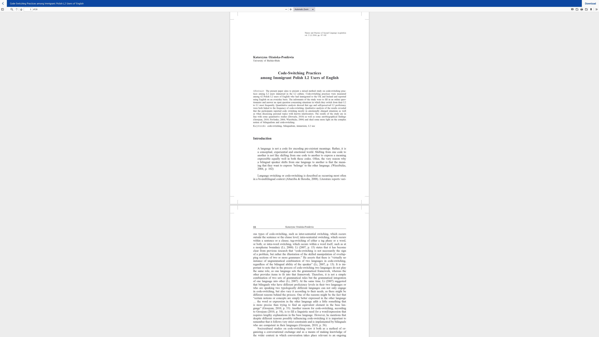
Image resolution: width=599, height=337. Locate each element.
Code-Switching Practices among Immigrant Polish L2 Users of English (47, 3)
